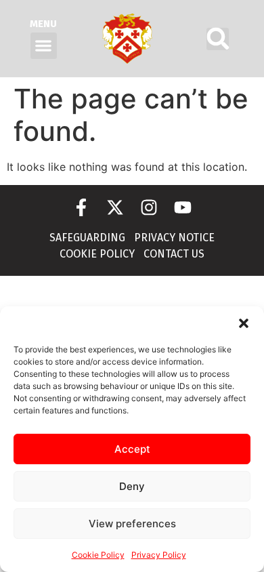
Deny (132, 486)
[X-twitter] (115, 207)
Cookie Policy (98, 555)
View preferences (132, 523)
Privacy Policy (158, 555)
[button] (243, 323)
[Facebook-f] (81, 207)
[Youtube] (183, 207)
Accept (132, 449)
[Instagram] (149, 207)
